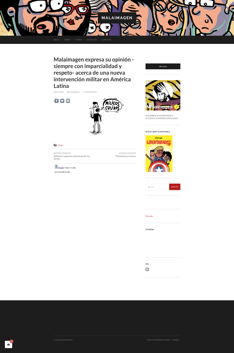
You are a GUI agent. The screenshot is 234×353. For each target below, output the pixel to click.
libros (67, 40)
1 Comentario (90, 92)
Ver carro (163, 66)
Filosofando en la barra (126, 154)
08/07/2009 (59, 92)
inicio (56, 40)
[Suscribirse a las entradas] (147, 270)
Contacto (106, 40)
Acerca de (92, 40)
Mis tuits (149, 216)
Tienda (78, 40)
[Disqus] (95, 194)
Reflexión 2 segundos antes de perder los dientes (72, 156)
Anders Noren (163, 340)
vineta (60, 145)
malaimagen (117, 18)
